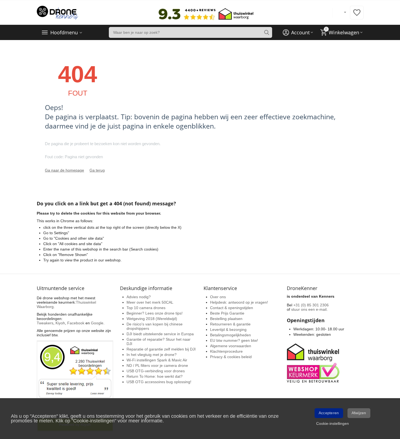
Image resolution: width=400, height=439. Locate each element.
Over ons (218, 297)
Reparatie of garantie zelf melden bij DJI (161, 349)
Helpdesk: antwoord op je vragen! (239, 302)
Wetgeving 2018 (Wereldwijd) (152, 318)
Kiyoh (60, 323)
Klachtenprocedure (226, 351)
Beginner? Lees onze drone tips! (155, 313)
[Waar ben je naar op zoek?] (266, 32)
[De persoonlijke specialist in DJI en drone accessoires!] (57, 12)
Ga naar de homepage (64, 170)
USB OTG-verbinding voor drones (156, 371)
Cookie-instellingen (332, 423)
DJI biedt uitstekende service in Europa (160, 334)
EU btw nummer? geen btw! (234, 340)
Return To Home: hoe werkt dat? (155, 376)
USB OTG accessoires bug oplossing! (159, 382)
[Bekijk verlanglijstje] (356, 15)
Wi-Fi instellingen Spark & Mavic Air (157, 360)
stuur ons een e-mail (309, 309)
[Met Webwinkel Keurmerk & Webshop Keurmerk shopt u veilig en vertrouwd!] (314, 362)
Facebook (75, 323)
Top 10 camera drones (146, 308)
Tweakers (45, 323)
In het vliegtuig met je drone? (152, 354)
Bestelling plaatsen (226, 318)
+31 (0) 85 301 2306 (311, 305)
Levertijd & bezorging (228, 329)
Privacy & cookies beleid (231, 357)
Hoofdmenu (64, 32)
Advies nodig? (139, 297)
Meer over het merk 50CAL (150, 302)
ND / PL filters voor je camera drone (157, 365)
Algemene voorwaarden (230, 346)
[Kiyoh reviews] (75, 386)
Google (97, 323)
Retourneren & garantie (230, 324)
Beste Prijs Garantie (227, 313)
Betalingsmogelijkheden (230, 335)
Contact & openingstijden (231, 308)
